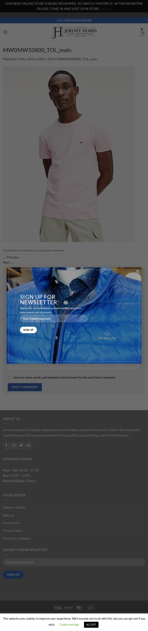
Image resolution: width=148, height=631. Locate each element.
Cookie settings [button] (69, 624)
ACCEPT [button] (91, 624)
